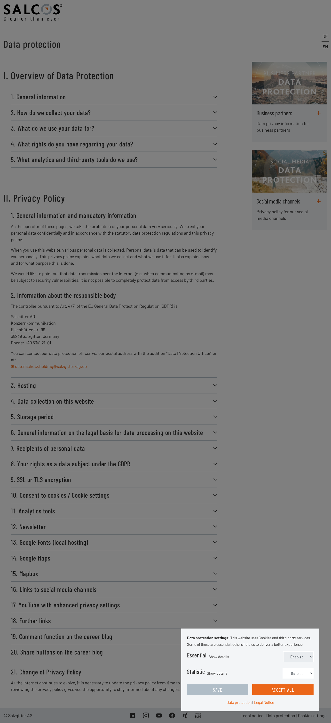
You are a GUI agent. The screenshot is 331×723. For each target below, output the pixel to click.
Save (217, 690)
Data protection (239, 702)
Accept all (283, 690)
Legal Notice (264, 702)
